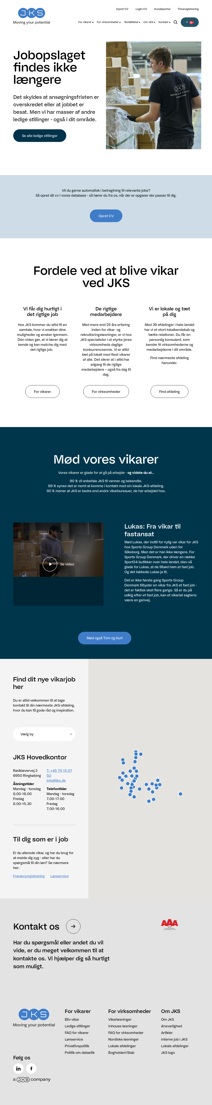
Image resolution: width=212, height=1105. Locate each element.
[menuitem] (86, 22)
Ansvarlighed (171, 1026)
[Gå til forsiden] (36, 13)
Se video (67, 564)
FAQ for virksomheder (125, 1033)
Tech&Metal (131, 22)
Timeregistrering (188, 9)
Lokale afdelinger (122, 1046)
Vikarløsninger (119, 1019)
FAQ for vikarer (77, 1033)
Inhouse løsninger (122, 1026)
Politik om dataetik (80, 1053)
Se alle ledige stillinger (40, 136)
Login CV (141, 9)
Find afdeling (169, 392)
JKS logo (168, 1053)
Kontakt (164, 22)
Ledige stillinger (77, 1026)
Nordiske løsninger (123, 1039)
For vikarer (85, 22)
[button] (190, 22)
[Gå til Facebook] (32, 1068)
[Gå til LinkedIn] (19, 1068)
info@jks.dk (56, 780)
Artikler (167, 1033)
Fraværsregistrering (29, 876)
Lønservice (60, 876)
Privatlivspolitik (77, 1046)
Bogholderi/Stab (121, 1053)
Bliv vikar (72, 1019)
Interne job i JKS (174, 1039)
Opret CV (122, 9)
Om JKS (148, 22)
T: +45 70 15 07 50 (59, 773)
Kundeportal (162, 9)
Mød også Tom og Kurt (105, 638)
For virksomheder (108, 22)
